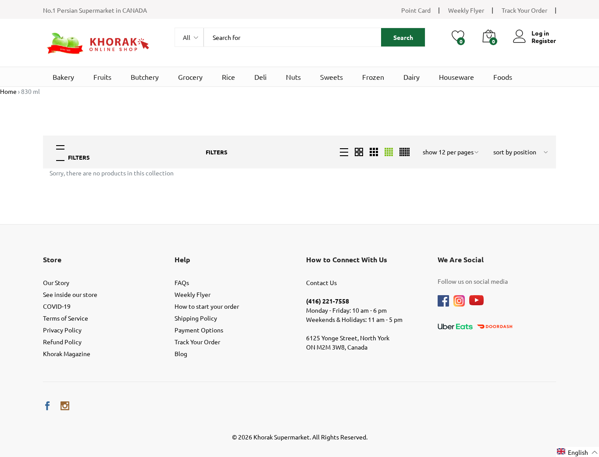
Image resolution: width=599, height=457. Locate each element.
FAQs (182, 282)
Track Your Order (524, 10)
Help (182, 259)
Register (543, 40)
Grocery (190, 76)
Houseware (456, 76)
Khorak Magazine (66, 353)
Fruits (102, 76)
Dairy (411, 76)
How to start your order (207, 306)
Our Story (56, 282)
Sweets (331, 76)
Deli (260, 76)
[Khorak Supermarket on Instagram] (65, 405)
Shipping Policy (196, 318)
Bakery (63, 76)
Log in (540, 33)
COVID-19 (57, 306)
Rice (228, 76)
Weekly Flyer (466, 10)
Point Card (416, 10)
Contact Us (321, 282)
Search (403, 37)
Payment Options (199, 330)
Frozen (373, 76)
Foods (502, 76)
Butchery (145, 76)
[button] (577, 452)
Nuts (293, 76)
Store (52, 259)
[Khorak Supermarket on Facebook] (47, 405)
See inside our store (70, 294)
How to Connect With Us (346, 259)
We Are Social (461, 259)
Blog (181, 353)
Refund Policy (62, 342)
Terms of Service (65, 318)
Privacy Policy (62, 330)
